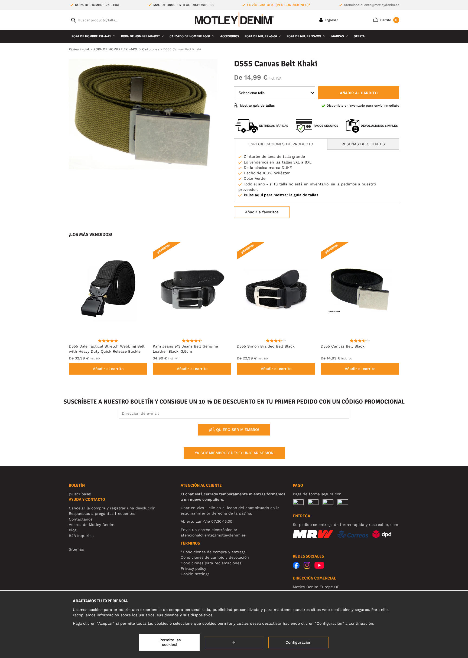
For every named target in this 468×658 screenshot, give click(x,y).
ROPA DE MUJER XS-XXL (304, 36)
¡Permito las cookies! (169, 642)
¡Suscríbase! (80, 494)
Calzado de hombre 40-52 (190, 36)
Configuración (298, 642)
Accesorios (229, 36)
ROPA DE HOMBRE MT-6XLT (140, 36)
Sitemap (76, 549)
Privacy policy (193, 568)
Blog (72, 530)
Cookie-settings (195, 574)
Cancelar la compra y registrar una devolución (112, 508)
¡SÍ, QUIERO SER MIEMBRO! (234, 429)
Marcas (337, 36)
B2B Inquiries (81, 535)
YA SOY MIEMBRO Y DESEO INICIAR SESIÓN (234, 453)
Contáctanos (80, 519)
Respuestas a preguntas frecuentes (102, 513)
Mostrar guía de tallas (257, 105)
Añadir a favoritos (261, 212)
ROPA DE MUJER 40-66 (261, 36)
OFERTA (359, 36)
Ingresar (331, 20)
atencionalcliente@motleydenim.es (371, 5)
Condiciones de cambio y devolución (215, 557)
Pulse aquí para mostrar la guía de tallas (281, 195)
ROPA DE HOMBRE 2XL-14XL (91, 36)
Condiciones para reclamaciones (211, 563)
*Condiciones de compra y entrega (213, 552)
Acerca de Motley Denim (91, 524)
